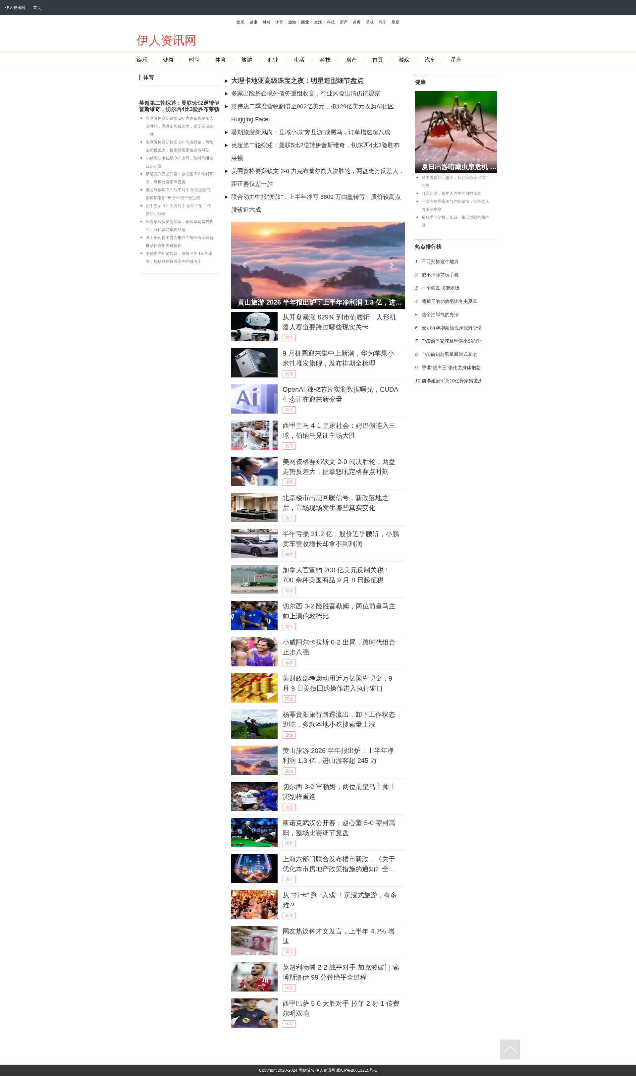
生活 (318, 22)
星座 (395, 22)
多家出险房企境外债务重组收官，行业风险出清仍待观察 (305, 93)
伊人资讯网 (15, 7)
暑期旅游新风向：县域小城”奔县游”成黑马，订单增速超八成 (310, 132)
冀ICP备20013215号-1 (356, 1070)
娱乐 (240, 22)
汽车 (383, 22)
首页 (37, 7)
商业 (305, 22)
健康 (253, 22)
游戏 (370, 22)
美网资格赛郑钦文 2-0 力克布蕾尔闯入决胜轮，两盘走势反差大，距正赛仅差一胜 (179, 126)
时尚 (266, 22)
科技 (331, 22)
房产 (344, 22)
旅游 (292, 22)
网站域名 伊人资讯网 (316, 1070)
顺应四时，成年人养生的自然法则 (451, 193)
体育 (279, 22)
